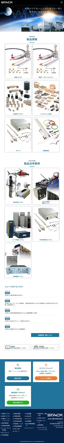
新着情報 (7, 293)
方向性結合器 (18, 419)
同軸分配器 (17, 414)
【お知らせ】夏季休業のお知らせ (14, 295)
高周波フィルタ (18, 424)
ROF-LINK (17, 429)
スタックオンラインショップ (42, 428)
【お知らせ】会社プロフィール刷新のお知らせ (17, 321)
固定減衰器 (5, 423)
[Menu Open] (61, 2)
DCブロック (5, 432)
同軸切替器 (17, 416)
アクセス (28, 419)
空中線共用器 (18, 421)
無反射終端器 (6, 425)
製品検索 (40, 425)
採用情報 (28, 421)
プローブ (16, 431)
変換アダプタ (6, 416)
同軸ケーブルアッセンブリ (6, 419)
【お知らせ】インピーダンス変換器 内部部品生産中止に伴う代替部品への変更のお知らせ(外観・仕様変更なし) (31, 304)
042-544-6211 (59, 425)
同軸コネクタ (6, 414)
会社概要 (28, 414)
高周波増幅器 (18, 426)
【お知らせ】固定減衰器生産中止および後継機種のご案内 (21, 313)
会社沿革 (28, 416)
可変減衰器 (5, 435)
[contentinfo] (32, 426)
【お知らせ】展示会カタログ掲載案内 (15, 329)
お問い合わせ (42, 418)
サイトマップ (30, 428)
